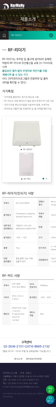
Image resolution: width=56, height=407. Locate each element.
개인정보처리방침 (34, 359)
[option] (26, 149)
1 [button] (43, 178)
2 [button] (46, 178)
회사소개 (18, 359)
